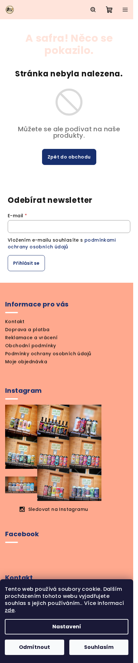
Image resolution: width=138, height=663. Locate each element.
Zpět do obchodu (69, 157)
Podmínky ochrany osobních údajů (48, 353)
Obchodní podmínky (30, 345)
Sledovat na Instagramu (58, 509)
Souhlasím (99, 647)
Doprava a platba (27, 329)
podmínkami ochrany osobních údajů (62, 243)
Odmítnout (34, 647)
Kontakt (15, 321)
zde (9, 610)
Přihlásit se (26, 263)
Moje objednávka (26, 361)
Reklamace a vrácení (31, 337)
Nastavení (66, 626)
